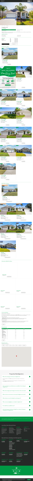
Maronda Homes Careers (4, 430)
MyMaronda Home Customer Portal (27, 429)
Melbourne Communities (10, 448)
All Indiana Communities (18, 440)
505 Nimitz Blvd (2, 307)
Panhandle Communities (12, 449)
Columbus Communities (19, 455)
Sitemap (17, 434)
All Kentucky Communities (3, 454)
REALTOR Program (18, 433)
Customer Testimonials (18, 431)
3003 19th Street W (4, 275)
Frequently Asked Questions (19, 429)
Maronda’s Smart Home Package (12, 429)
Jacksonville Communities (10, 446)
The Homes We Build (11, 431)
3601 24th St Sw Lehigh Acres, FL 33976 (4, 236)
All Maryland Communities (11, 454)
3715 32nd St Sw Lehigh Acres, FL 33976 (6, 199)
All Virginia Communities (10, 461)
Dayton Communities (19, 456)
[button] (16, 356)
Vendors (2, 433)
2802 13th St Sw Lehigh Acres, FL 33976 (4, 255)
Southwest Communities (10, 445)
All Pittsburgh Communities (26, 454)
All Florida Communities (10, 441)
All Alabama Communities (3, 441)
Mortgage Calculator (18, 430)
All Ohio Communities (19, 453)
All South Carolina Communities (4, 461)
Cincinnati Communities (19, 454)
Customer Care (25, 430)
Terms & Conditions (4, 431)
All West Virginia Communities (18, 461)
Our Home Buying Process (4, 429)
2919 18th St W (18, 307)
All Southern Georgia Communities (26, 441)
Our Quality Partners (11, 430)
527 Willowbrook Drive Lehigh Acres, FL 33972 (21, 236)
